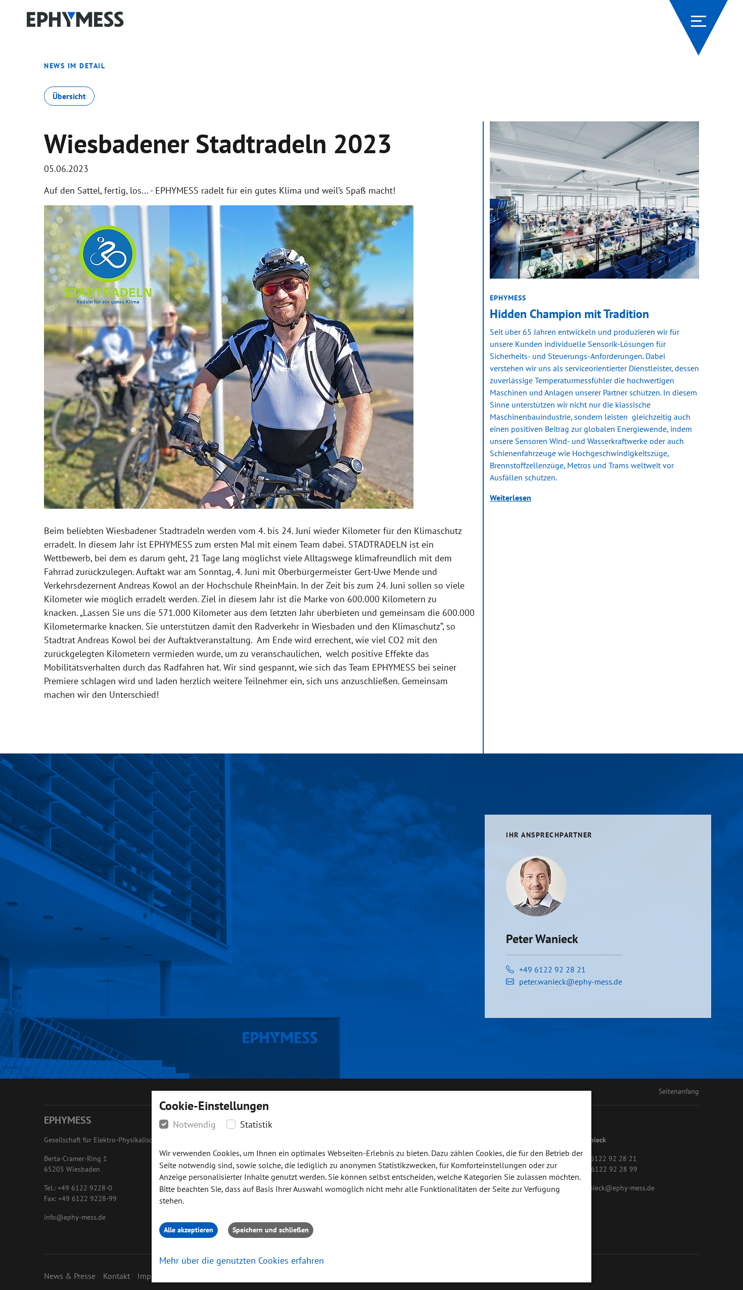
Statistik (256, 1124)
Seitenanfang (679, 1091)
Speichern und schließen (271, 1229)
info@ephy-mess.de (75, 1217)
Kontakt (116, 1276)
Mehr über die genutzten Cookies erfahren (241, 1260)
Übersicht (69, 96)
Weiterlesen (510, 498)
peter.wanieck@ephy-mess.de (570, 981)
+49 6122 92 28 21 (552, 969)
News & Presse (70, 1276)
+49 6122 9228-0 (85, 1187)
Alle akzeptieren (188, 1229)
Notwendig (194, 1124)
